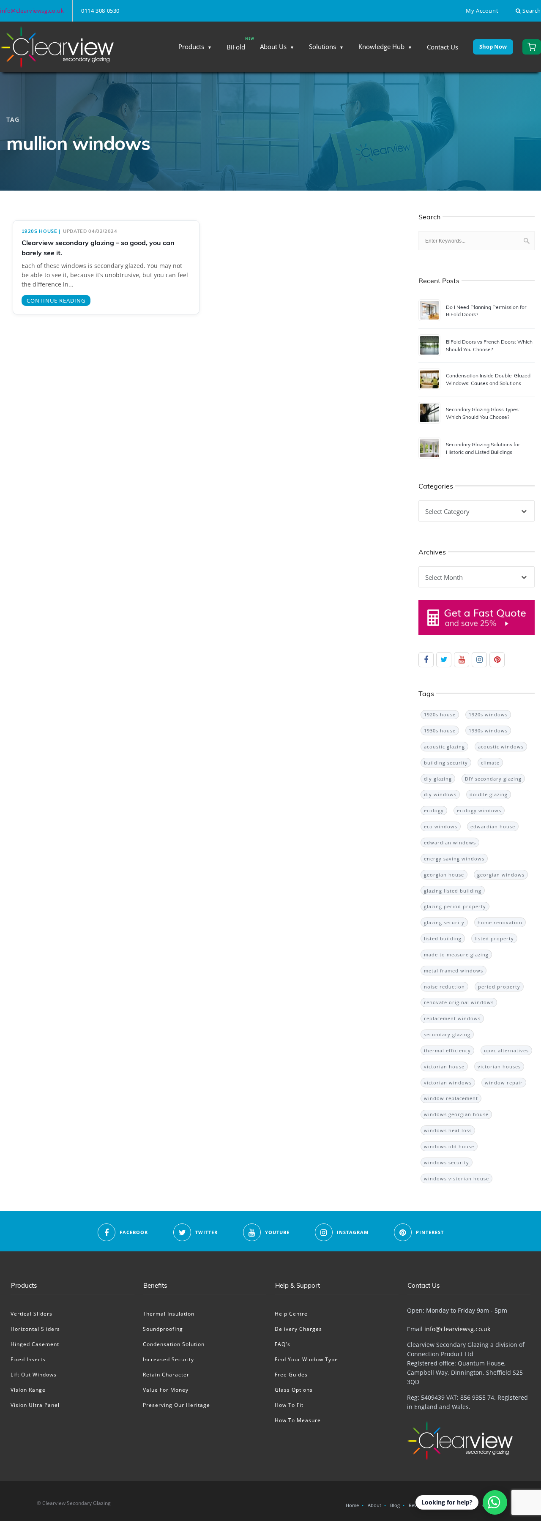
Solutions (322, 46)
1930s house (440, 730)
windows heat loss (448, 1130)
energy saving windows (454, 858)
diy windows (440, 794)
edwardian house (492, 826)
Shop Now (493, 46)
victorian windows (448, 1082)
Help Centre (291, 1313)
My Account (482, 10)
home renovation (500, 922)
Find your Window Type (306, 1359)
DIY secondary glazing (493, 779)
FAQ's (282, 1344)
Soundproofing (163, 1329)
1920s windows (488, 714)
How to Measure (298, 1420)
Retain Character (166, 1374)
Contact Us (442, 47)
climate (490, 762)
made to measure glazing (456, 954)
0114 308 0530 (100, 10)
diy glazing (438, 779)
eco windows (440, 826)
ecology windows (479, 810)
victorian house (444, 1066)
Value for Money (166, 1389)
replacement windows (452, 1018)
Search (531, 10)
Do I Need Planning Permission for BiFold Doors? (486, 310)
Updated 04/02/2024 (90, 231)
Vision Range (28, 1389)
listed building (443, 938)
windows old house (449, 1146)
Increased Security (168, 1359)
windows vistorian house (456, 1178)
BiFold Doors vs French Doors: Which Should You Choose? (489, 345)
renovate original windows (459, 1002)
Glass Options (294, 1389)
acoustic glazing (444, 746)
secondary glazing (447, 1034)
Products (191, 46)
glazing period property (455, 906)
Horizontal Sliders (35, 1329)
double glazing (489, 794)
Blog (395, 1505)
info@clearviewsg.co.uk (32, 10)
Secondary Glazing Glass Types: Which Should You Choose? (483, 413)
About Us (273, 46)
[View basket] (531, 47)
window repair (504, 1082)
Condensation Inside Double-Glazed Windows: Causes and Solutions (488, 379)
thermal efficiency (447, 1050)
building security (446, 762)
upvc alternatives (506, 1050)
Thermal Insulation (168, 1313)
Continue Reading (56, 300)
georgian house (444, 874)
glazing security (444, 922)
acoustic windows (501, 746)
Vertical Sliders (31, 1313)
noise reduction (444, 986)
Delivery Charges (298, 1329)
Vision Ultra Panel (35, 1405)
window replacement (451, 1098)
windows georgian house (456, 1114)
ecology (434, 810)
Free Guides (291, 1374)
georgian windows (501, 874)
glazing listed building (452, 890)
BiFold (236, 47)
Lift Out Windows (34, 1374)
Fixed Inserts (28, 1359)
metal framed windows (453, 970)
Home (352, 1505)
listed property (494, 938)
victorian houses (499, 1066)
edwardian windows (450, 842)
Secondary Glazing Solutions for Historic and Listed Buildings (483, 448)
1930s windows (488, 730)
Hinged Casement (35, 1344)
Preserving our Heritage (176, 1405)
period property (499, 986)
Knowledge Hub (381, 46)
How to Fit (289, 1405)
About (374, 1505)
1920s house (39, 231)
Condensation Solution (174, 1344)
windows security (446, 1162)
